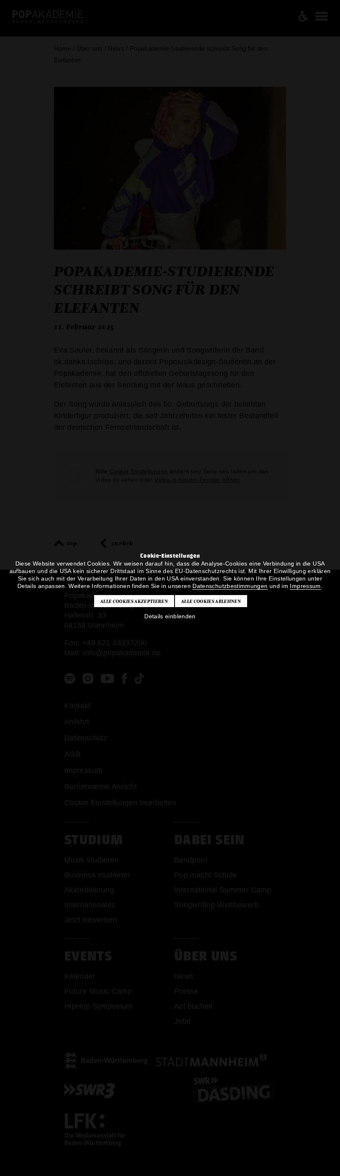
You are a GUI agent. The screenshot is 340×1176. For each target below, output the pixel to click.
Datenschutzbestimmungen (229, 586)
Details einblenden (169, 616)
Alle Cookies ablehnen (211, 601)
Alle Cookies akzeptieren (134, 601)
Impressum (305, 586)
